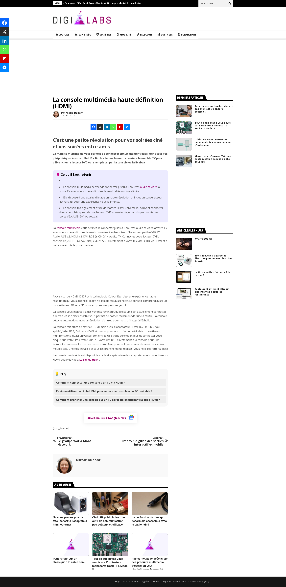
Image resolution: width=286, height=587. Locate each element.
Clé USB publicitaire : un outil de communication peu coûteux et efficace (108, 521)
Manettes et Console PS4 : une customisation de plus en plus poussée (213, 159)
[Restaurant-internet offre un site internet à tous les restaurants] (184, 294)
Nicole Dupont (75, 112)
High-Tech (121, 581)
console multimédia (68, 228)
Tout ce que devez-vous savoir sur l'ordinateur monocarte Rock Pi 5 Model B (213, 125)
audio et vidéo (149, 187)
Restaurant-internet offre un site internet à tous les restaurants (212, 291)
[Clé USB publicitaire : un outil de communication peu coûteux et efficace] (110, 503)
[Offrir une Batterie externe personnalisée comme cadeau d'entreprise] (184, 144)
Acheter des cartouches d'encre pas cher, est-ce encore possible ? (214, 108)
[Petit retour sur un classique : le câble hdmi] (71, 544)
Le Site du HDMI (89, 359)
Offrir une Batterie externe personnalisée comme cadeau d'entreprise (213, 142)
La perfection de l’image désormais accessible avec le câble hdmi (149, 521)
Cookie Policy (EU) (199, 581)
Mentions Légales (139, 581)
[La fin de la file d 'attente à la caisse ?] (184, 277)
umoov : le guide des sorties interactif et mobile (143, 441)
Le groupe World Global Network (74, 441)
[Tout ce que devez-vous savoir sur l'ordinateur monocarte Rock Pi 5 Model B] (110, 545)
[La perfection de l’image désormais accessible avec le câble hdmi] (150, 503)
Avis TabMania (203, 238)
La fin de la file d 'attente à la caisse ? (212, 274)
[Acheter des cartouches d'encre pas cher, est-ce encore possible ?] (184, 111)
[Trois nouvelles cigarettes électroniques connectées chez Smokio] (184, 260)
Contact (156, 581)
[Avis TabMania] (184, 244)
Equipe (167, 581)
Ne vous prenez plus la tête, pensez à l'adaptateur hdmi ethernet (70, 521)
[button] (94, 127)
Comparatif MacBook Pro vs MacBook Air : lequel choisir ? (96, 3)
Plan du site (179, 581)
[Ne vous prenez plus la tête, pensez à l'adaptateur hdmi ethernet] (71, 503)
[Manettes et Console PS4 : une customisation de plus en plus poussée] (184, 161)
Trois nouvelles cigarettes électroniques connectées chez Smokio (213, 258)
